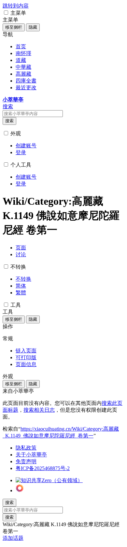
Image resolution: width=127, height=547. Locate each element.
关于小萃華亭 (31, 454)
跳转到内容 (16, 5)
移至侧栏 (13, 27)
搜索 (9, 120)
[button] (6, 12)
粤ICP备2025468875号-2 (43, 468)
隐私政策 (26, 448)
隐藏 (33, 27)
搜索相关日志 (39, 410)
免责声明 (26, 461)
